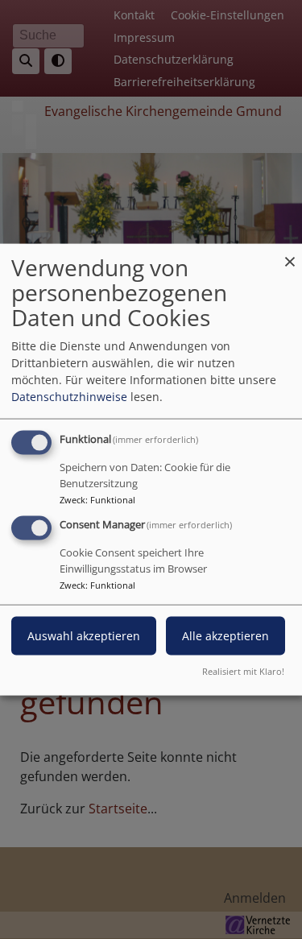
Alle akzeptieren (225, 635)
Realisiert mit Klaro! (243, 670)
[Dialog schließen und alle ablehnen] (290, 254)
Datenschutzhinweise (69, 396)
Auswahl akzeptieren (83, 635)
